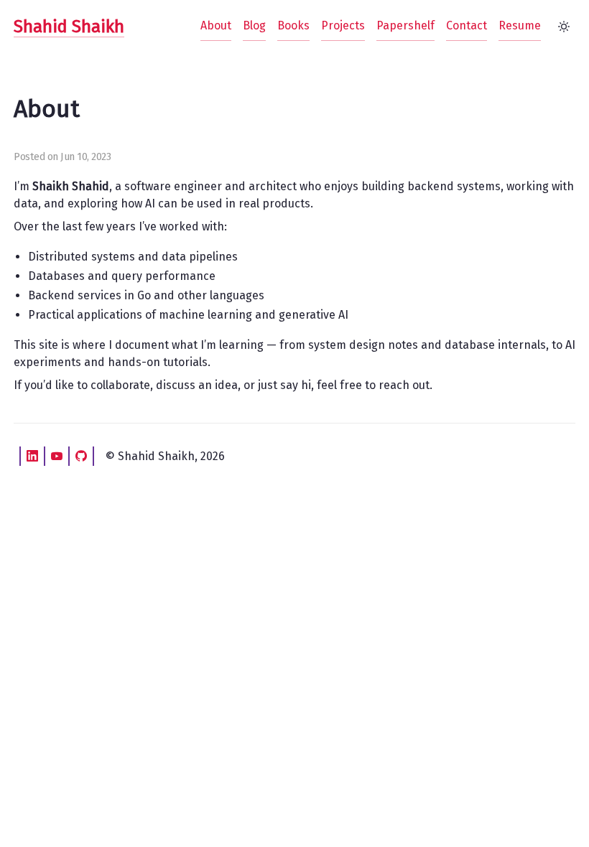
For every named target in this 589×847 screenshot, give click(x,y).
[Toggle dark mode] (563, 26)
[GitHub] (81, 456)
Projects (343, 25)
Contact (466, 25)
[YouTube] (56, 456)
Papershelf (405, 25)
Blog (254, 25)
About (215, 25)
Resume (519, 25)
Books (293, 25)
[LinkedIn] (32, 456)
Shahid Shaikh (69, 27)
